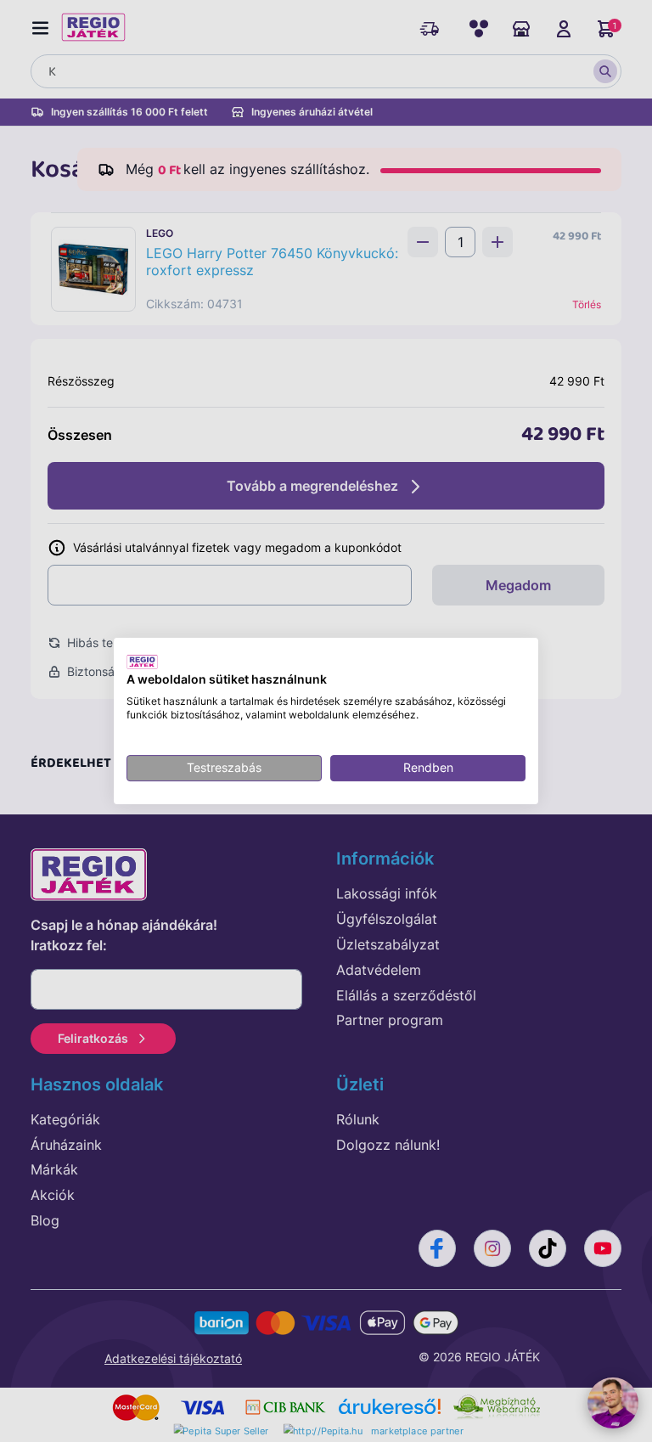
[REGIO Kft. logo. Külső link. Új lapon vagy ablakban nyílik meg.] (142, 661)
